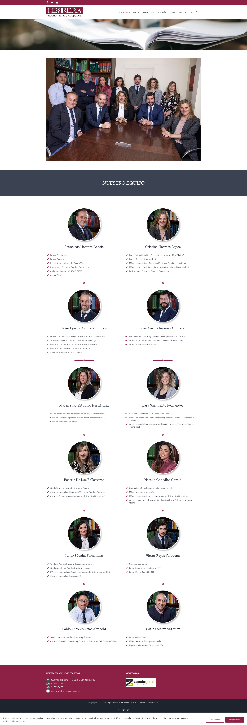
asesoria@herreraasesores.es (65, 691)
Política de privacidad (121, 703)
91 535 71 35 (57, 683)
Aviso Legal (107, 703)
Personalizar (215, 719)
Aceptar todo (234, 719)
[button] (196, 12)
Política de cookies (18, 721)
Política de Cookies (138, 703)
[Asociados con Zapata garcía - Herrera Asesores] (141, 679)
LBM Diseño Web (153, 703)
